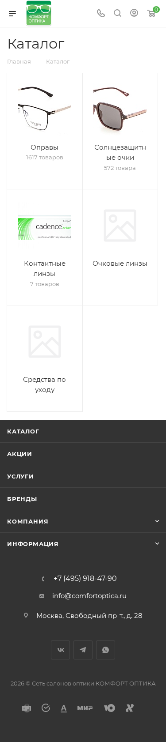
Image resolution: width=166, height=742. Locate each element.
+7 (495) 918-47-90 (85, 578)
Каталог (23, 431)
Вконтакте (60, 649)
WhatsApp (105, 649)
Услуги (20, 476)
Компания (27, 521)
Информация (33, 543)
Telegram (83, 649)
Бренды (22, 498)
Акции (19, 453)
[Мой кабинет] (134, 14)
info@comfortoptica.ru (89, 595)
